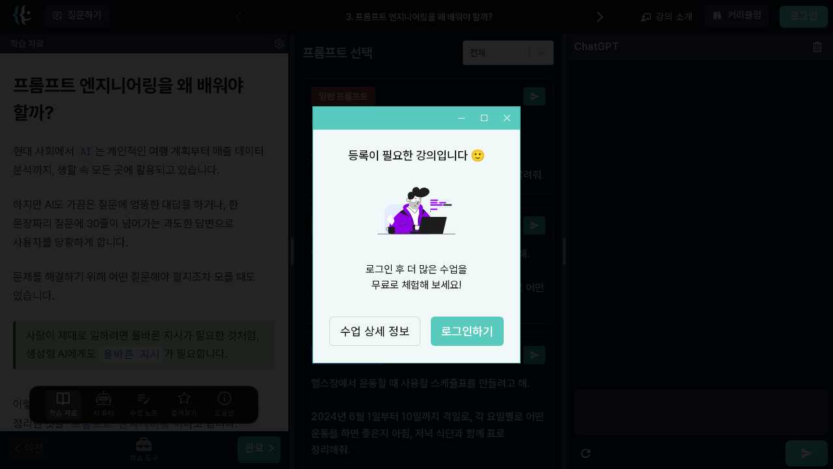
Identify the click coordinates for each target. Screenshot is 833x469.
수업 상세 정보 (374, 331)
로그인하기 (467, 331)
